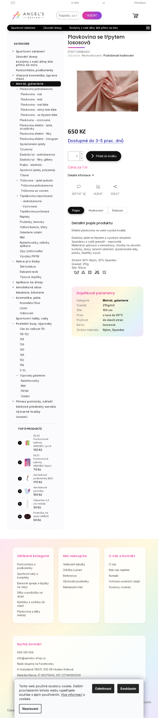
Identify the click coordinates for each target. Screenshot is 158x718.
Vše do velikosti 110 (32, 328)
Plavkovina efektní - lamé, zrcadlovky (36, 127)
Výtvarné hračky (28, 412)
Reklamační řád (72, 587)
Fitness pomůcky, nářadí (34, 401)
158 (22, 365)
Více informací (71, 695)
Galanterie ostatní (31, 232)
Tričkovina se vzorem (34, 190)
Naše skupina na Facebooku (35, 663)
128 (22, 339)
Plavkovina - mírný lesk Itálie (39, 109)
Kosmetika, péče (28, 298)
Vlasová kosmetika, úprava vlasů (36, 77)
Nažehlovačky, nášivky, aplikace (35, 244)
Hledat (92, 15)
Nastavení (30, 709)
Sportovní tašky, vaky (32, 318)
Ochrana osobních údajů (124, 581)
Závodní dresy (27, 57)
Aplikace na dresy (29, 282)
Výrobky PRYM (29, 256)
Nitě (22, 237)
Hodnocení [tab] (96, 210)
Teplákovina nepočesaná (36, 196)
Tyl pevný (26, 149)
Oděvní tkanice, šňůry (33, 227)
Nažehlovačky (30, 380)
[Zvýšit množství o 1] (81, 154)
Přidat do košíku (106, 156)
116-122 (24, 334)
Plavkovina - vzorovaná (35, 120)
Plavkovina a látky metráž (28, 613)
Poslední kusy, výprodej (33, 324)
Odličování (26, 313)
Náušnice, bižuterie (30, 292)
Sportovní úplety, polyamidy (37, 170)
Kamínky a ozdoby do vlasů (31, 603)
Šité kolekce (28, 266)
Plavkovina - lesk (32, 99)
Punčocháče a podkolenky (26, 566)
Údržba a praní (72, 570)
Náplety (25, 216)
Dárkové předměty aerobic (36, 407)
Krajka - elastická (31, 164)
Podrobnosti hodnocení (118, 55)
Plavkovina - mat (31, 94)
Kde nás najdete (119, 570)
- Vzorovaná (29, 206)
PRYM (24, 391)
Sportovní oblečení (30, 51)
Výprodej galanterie (32, 375)
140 (22, 349)
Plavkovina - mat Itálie (34, 104)
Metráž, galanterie (30, 84)
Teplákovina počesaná (34, 211)
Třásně (24, 175)
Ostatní (25, 396)
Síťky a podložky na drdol (30, 594)
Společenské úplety (32, 144)
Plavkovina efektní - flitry (35, 133)
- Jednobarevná (31, 201)
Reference (70, 575)
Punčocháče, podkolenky (34, 70)
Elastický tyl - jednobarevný (37, 154)
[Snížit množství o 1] (81, 158)
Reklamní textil (29, 271)
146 (22, 354)
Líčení (23, 308)
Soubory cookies (120, 587)
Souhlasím (128, 689)
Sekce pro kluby (28, 261)
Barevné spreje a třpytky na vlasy (33, 585)
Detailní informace (79, 175)
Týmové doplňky (30, 277)
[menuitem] (23, 28)
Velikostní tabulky (74, 564)
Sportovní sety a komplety (27, 575)
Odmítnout (103, 689)
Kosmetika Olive (30, 303)
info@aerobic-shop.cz (31, 658)
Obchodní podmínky (76, 581)
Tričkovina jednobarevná (37, 185)
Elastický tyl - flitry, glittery (36, 159)
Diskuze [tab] (117, 210)
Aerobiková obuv (29, 287)
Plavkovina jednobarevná (36, 89)
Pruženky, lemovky (32, 221)
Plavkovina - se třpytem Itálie (39, 114)
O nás (75, 2)
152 (22, 360)
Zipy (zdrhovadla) (31, 251)
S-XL (23, 370)
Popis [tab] (76, 210)
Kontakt (113, 575)
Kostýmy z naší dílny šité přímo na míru (34, 63)
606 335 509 (25, 652)
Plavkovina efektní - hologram (39, 138)
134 (22, 344)
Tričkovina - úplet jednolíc (36, 180)
